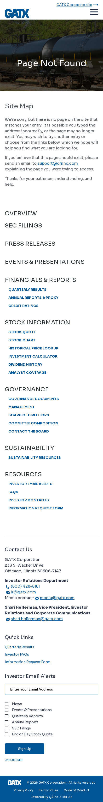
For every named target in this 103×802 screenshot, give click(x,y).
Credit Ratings (23, 306)
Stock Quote (22, 332)
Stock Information (37, 322)
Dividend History (25, 364)
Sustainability (29, 448)
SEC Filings (23, 225)
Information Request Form (35, 508)
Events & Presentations (45, 261)
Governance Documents (33, 399)
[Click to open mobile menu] (94, 12)
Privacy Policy (24, 790)
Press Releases (30, 243)
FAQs (13, 492)
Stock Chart (21, 340)
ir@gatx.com (23, 592)
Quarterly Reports (27, 716)
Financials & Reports (40, 280)
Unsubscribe (14, 760)
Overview (21, 213)
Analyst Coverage (27, 372)
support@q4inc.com (58, 163)
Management (21, 407)
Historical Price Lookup (33, 348)
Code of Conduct (76, 790)
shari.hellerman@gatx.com (37, 618)
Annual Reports (25, 722)
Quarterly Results (27, 289)
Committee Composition (33, 423)
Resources (23, 474)
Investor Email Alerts (30, 484)
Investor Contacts (28, 500)
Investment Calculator (32, 356)
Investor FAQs (17, 654)
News (17, 704)
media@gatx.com (57, 597)
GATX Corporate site (74, 5)
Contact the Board (28, 431)
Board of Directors (28, 415)
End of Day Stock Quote (32, 734)
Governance (27, 389)
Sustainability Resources (34, 457)
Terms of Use (48, 790)
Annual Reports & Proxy (33, 297)
